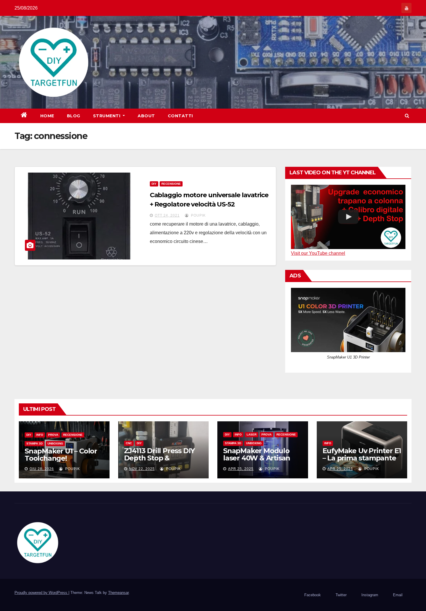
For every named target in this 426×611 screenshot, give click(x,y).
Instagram (369, 595)
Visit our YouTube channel (318, 253)
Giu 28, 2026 (42, 469)
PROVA (53, 434)
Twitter (341, 595)
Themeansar (118, 592)
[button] (407, 115)
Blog (73, 115)
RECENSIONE (171, 183)
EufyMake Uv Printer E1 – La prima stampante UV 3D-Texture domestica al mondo (362, 462)
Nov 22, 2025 (142, 469)
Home (47, 115)
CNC (129, 443)
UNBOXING (55, 443)
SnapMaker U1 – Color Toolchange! (61, 454)
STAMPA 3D (34, 443)
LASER (251, 434)
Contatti (180, 115)
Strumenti (107, 115)
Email (398, 595)
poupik (198, 215)
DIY (154, 183)
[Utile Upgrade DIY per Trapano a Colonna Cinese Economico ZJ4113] (348, 217)
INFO (39, 434)
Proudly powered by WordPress (41, 592)
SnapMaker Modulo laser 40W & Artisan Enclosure (256, 458)
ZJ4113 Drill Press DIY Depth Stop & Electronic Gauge (159, 458)
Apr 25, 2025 (241, 469)
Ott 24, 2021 (167, 215)
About (146, 115)
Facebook (312, 595)
